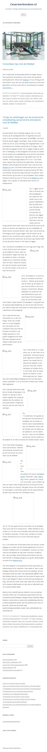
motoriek (28, 621)
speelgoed (39, 624)
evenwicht (14, 621)
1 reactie (5, 128)
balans (33, 619)
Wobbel (26, 80)
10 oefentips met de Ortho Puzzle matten (16, 697)
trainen (15, 627)
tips (33, 101)
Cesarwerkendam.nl (23, 4)
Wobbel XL (35, 178)
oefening (35, 621)
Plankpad (6, 707)
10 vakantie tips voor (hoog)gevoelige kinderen (18, 691)
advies (22, 96)
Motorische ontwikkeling (29, 616)
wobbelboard (23, 627)
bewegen (28, 96)
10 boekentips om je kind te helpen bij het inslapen (19, 699)
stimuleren (27, 101)
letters (23, 98)
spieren (21, 101)
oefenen (35, 98)
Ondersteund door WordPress (12, 748)
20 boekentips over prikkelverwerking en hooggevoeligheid (22, 705)
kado (19, 621)
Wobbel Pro (7, 167)
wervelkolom (39, 101)
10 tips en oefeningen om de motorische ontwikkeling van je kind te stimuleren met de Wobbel (23, 120)
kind (19, 98)
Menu (23, 14)
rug (7, 101)
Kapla (23, 477)
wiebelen (5, 104)
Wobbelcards (17, 560)
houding (14, 98)
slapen (16, 101)
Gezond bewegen (26, 93)
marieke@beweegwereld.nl (11, 721)
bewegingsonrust (37, 96)
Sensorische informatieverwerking (24, 624)
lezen (27, 98)
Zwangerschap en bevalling (11, 670)
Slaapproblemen (8, 668)
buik (4, 98)
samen (11, 101)
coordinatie (6, 621)
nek (31, 98)
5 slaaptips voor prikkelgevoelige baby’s (15, 694)
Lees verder (8, 88)
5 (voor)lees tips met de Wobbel (18, 63)
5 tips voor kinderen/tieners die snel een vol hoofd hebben (22, 686)
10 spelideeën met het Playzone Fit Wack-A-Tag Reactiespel (22, 689)
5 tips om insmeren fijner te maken (14, 683)
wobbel (11, 104)
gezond (8, 98)
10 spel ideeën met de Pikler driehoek (15, 702)
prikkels (9, 624)
